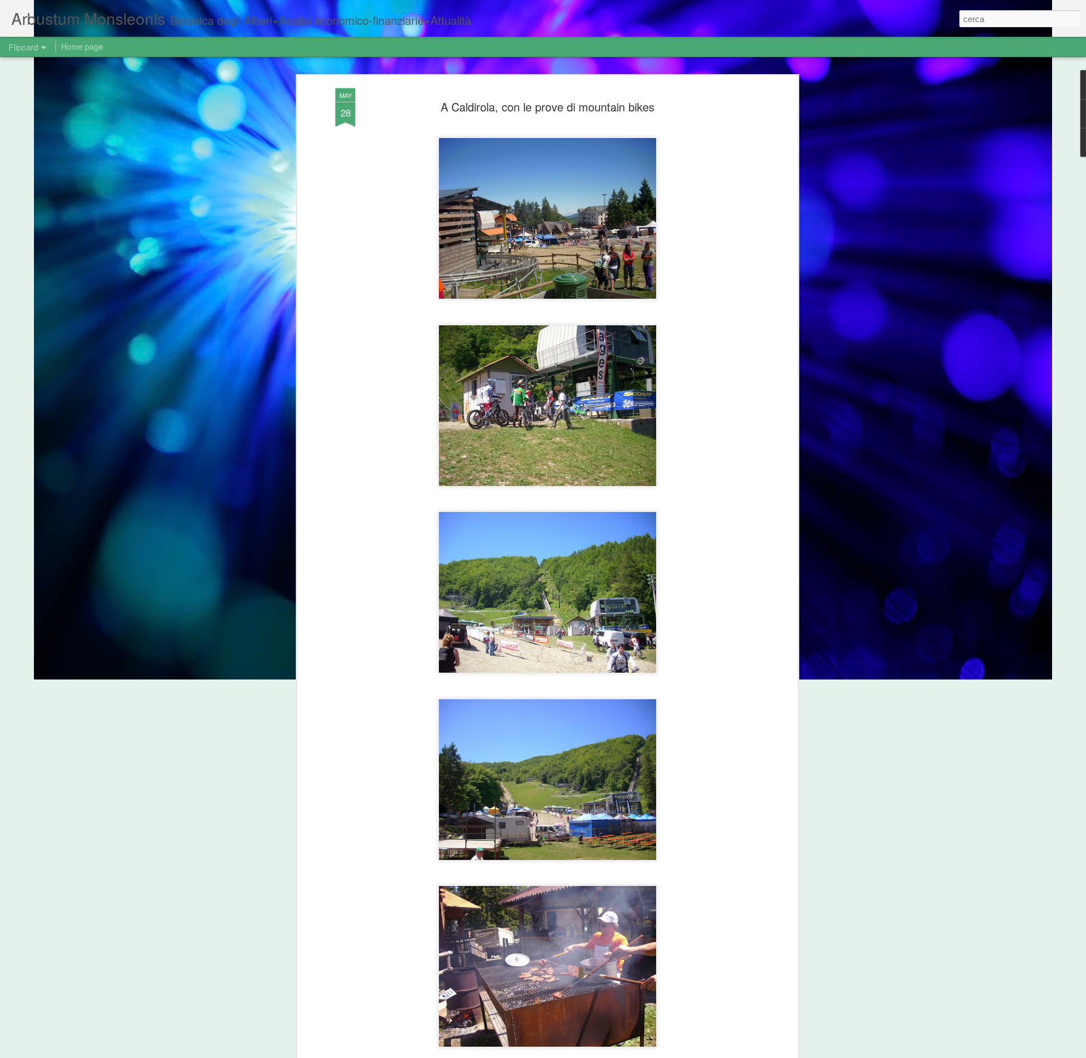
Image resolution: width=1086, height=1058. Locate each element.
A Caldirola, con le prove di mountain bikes (547, 106)
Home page (82, 46)
